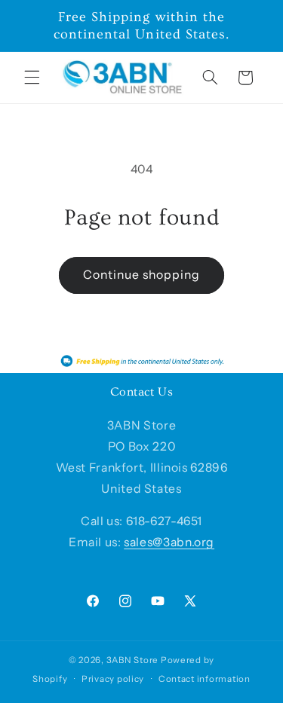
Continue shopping (142, 274)
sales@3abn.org (169, 542)
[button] (31, 77)
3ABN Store (132, 660)
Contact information (204, 679)
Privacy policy (113, 679)
